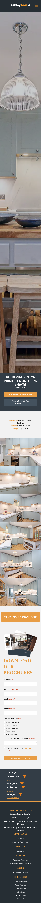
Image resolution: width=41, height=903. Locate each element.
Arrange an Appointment (20, 842)
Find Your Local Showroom (20, 402)
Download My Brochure (20, 758)
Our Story (20, 851)
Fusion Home (10, 731)
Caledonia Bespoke (12, 728)
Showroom (13, 776)
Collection (12, 787)
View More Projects (20, 617)
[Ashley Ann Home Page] (20, 6)
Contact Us (20, 838)
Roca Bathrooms (11, 734)
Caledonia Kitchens (12, 722)
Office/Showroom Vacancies (20, 863)
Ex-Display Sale (20, 898)
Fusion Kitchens (11, 725)
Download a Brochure (20, 394)
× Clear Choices (13, 797)
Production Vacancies (20, 860)
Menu (37, 6)
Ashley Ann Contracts (20, 872)
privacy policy (28, 748)
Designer (12, 783)
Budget (11, 794)
